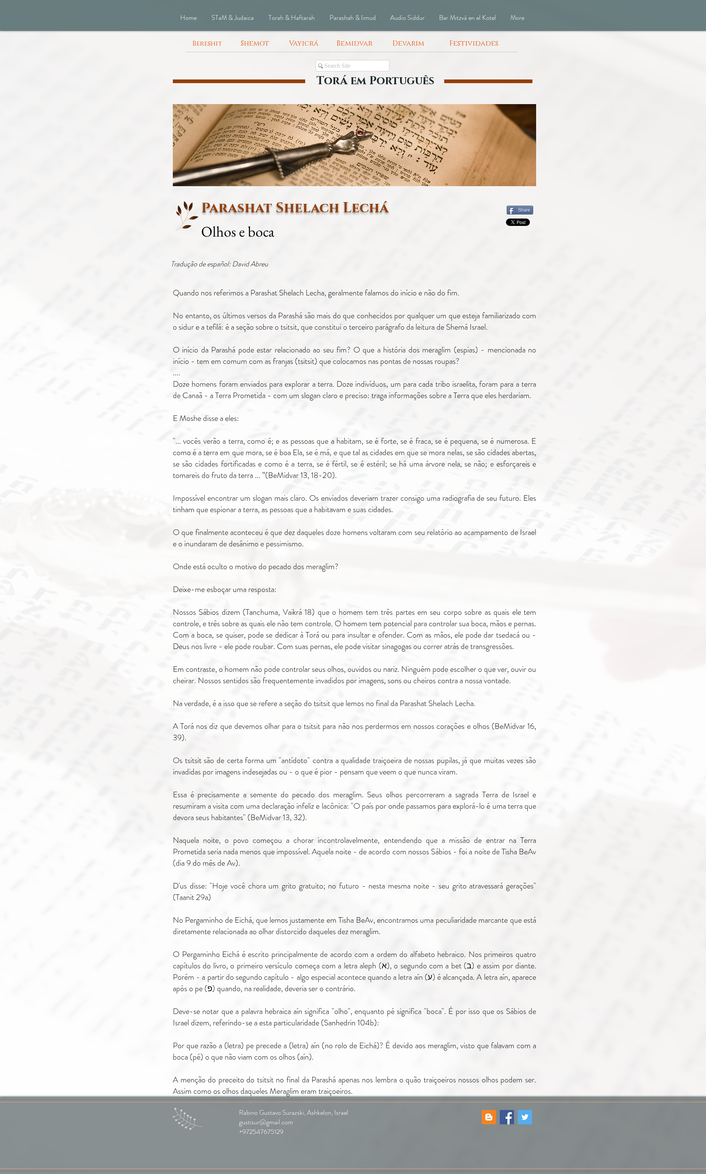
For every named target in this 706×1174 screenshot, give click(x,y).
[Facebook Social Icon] (507, 1117)
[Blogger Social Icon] (489, 1117)
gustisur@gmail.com (266, 1122)
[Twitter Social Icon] (525, 1117)
